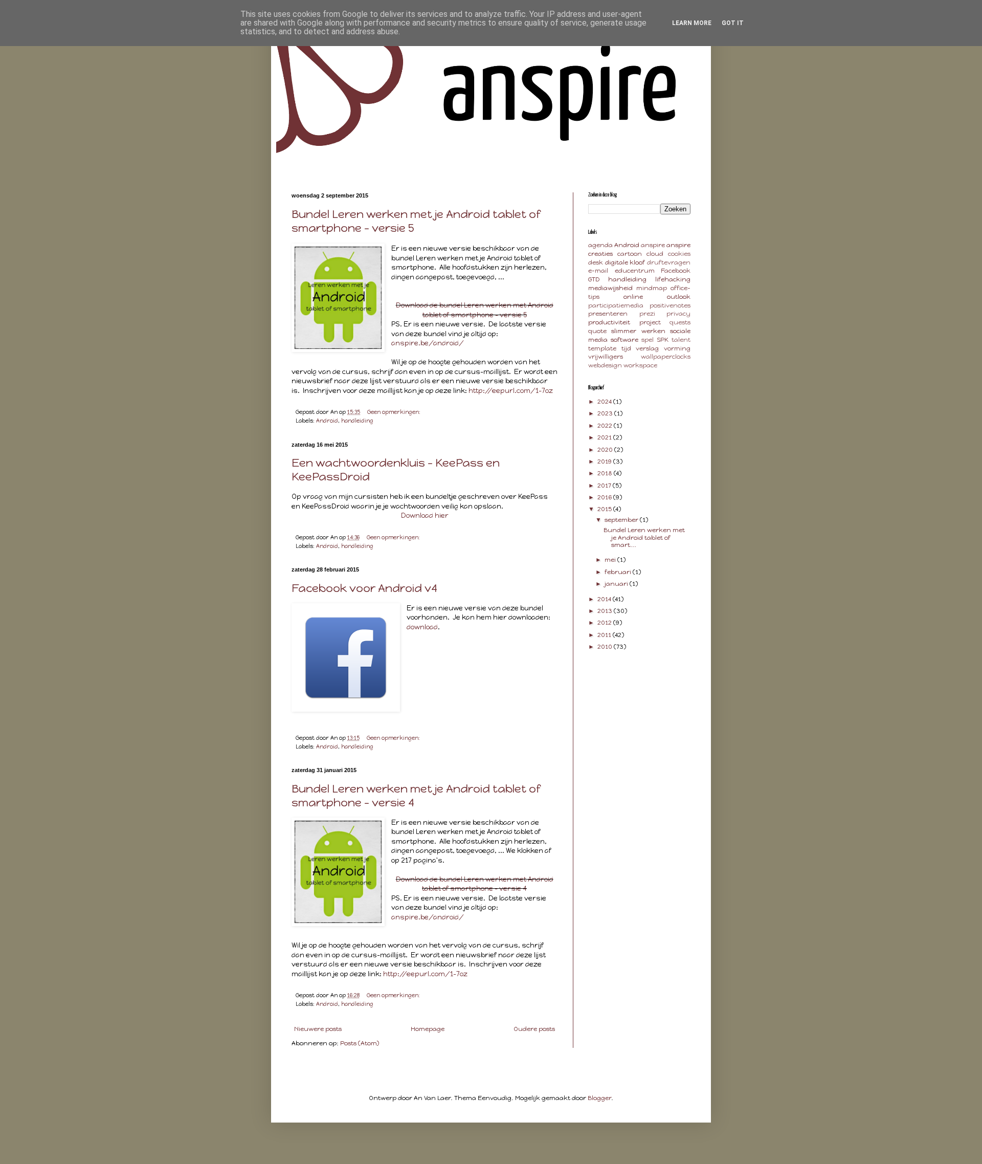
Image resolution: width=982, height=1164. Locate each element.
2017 (605, 485)
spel (647, 339)
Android (327, 421)
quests (679, 322)
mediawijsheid (610, 288)
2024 (605, 401)
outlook (678, 296)
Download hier (425, 515)
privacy (678, 313)
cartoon (629, 253)
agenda (600, 245)
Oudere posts (534, 1029)
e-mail (598, 270)
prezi (647, 313)
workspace (640, 365)
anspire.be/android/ (427, 343)
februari (619, 572)
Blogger (599, 1098)
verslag (647, 348)
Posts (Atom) (359, 1043)
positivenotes (670, 305)
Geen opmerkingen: (394, 412)
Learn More (691, 23)
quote (597, 331)
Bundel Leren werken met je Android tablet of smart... (644, 537)
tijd (626, 348)
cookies (679, 253)
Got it (733, 23)
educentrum (635, 270)
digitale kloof (625, 262)
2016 (605, 497)
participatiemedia (615, 305)
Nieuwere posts (318, 1029)
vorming (677, 348)
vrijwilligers (605, 356)
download (422, 627)
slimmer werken (638, 331)
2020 (605, 449)
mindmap (651, 288)
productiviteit (609, 322)
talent (681, 339)
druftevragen (668, 262)
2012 (605, 622)
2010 (605, 646)
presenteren (608, 313)
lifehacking (672, 279)
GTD (593, 279)
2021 (605, 437)
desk (595, 262)
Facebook (675, 270)
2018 (605, 473)
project (650, 322)
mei (611, 559)
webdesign (605, 365)
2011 (605, 635)
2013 (605, 610)
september (622, 519)
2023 (605, 413)
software (624, 339)
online (633, 296)
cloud (654, 253)
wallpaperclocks (665, 356)
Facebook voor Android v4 (364, 588)
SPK (662, 339)
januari (617, 583)
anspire (653, 245)
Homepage (427, 1029)
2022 (605, 425)
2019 (605, 461)
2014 (605, 599)
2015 (605, 509)
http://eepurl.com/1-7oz (510, 390)
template (602, 348)
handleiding (357, 421)
